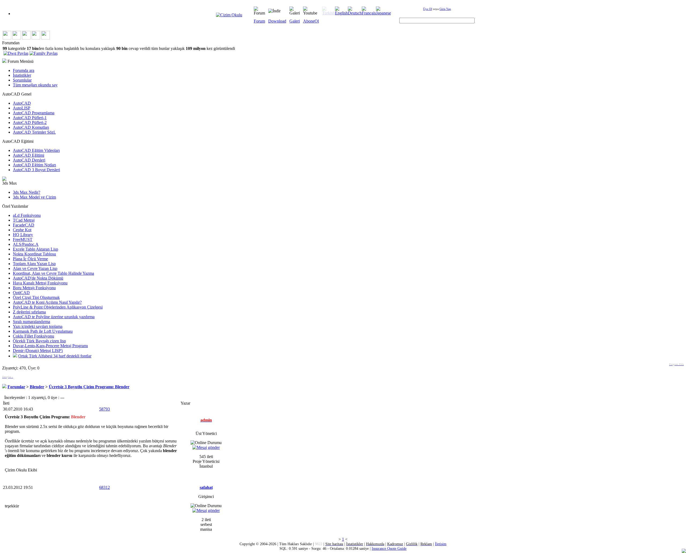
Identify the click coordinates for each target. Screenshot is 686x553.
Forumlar (16, 386)
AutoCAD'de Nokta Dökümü (38, 278)
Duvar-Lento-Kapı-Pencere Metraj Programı (50, 345)
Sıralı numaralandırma (31, 321)
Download (277, 21)
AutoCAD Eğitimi (28, 155)
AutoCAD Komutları (31, 127)
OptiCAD (21, 292)
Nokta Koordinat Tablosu (34, 254)
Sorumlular (22, 80)
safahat (206, 487)
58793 (104, 409)
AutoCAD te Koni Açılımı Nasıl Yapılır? (47, 302)
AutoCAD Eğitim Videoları (36, 150)
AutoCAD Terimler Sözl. (34, 132)
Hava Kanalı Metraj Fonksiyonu (40, 283)
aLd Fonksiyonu (27, 215)
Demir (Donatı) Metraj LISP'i (38, 350)
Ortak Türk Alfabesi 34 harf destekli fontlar (54, 356)
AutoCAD (22, 103)
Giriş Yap (445, 8)
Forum (259, 21)
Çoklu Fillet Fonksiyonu (33, 336)
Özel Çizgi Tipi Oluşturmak (36, 297)
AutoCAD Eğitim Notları (34, 165)
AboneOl (311, 21)
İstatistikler (22, 75)
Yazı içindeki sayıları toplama (37, 326)
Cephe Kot (22, 230)
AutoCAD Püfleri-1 (30, 117)
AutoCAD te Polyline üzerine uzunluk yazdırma (54, 316)
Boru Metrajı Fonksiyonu (34, 287)
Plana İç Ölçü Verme (30, 259)
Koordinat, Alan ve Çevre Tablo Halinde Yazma (53, 273)
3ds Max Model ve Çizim (34, 197)
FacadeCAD (23, 225)
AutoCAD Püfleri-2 (30, 122)
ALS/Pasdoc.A (26, 244)
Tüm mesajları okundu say (35, 85)
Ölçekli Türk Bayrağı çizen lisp (39, 341)
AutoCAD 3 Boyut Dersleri (36, 169)
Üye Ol (427, 8)
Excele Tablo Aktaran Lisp (35, 249)
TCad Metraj (24, 220)
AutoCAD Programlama (33, 113)
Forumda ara (23, 70)
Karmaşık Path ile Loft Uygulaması (43, 331)
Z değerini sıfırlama (29, 312)
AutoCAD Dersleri (29, 160)
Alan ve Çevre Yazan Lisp (35, 268)
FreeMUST (22, 239)
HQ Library (23, 234)
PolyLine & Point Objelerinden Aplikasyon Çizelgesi (58, 307)
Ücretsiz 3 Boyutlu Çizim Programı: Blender (89, 386)
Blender (37, 386)
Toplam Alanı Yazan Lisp (34, 263)
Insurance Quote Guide (389, 548)
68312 (104, 487)
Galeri (294, 21)
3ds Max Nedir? (26, 192)
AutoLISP (21, 108)
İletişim (440, 544)
